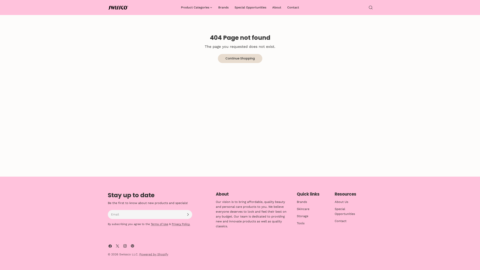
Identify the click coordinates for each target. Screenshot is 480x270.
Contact (340, 221)
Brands (302, 202)
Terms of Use (159, 224)
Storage (302, 216)
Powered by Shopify (153, 254)
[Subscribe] (188, 214)
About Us (341, 202)
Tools (300, 223)
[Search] (370, 7)
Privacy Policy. (181, 224)
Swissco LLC (128, 254)
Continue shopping (240, 58)
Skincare (303, 209)
